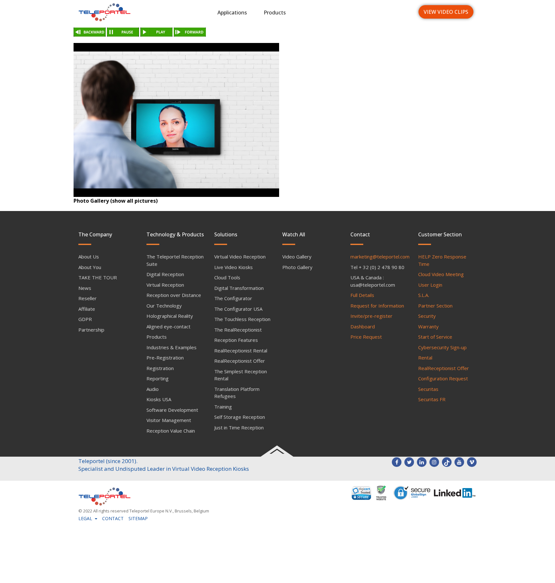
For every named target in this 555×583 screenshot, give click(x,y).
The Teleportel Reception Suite (175, 260)
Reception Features (236, 340)
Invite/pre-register (371, 316)
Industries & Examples (171, 347)
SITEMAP (138, 518)
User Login (430, 285)
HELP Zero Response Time (442, 260)
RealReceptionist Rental (240, 350)
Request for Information (377, 305)
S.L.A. (423, 295)
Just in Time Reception (239, 427)
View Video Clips (446, 11)
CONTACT (113, 518)
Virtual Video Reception (240, 256)
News (351, 12)
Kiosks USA (158, 399)
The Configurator (233, 298)
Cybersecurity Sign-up (442, 347)
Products (275, 12)
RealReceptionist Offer (239, 361)
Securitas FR (431, 399)
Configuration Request (443, 378)
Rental (425, 357)
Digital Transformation (239, 288)
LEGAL (85, 518)
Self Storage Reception (239, 417)
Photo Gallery (297, 267)
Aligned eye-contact (168, 326)
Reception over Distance (173, 295)
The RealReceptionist (238, 329)
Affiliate (86, 309)
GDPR (85, 319)
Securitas (428, 389)
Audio (152, 389)
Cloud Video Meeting (441, 274)
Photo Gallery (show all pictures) (116, 200)
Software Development (172, 410)
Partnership (91, 329)
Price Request (366, 337)
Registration (160, 368)
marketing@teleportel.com (380, 256)
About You (89, 267)
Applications (232, 12)
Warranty (428, 326)
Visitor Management (168, 420)
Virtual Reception (165, 285)
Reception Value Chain (170, 430)
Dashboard (362, 326)
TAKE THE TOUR (97, 277)
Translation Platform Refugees (237, 393)
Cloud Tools (227, 277)
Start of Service (435, 337)
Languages (388, 12)
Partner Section (435, 305)
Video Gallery (297, 256)
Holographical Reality (169, 316)
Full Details (362, 295)
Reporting (157, 378)
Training (223, 406)
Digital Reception (165, 274)
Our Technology (164, 305)
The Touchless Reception (242, 319)
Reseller (87, 298)
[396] (176, 119)
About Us (88, 256)
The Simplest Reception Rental (240, 375)
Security (427, 316)
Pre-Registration (165, 357)
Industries (315, 12)
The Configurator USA (238, 309)
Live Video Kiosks (233, 267)
